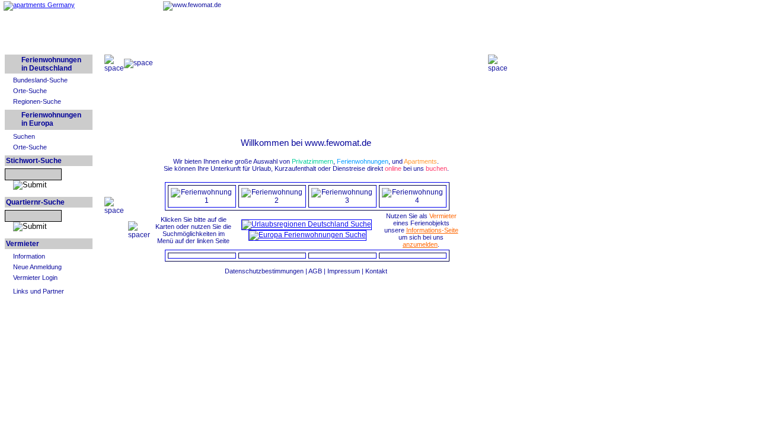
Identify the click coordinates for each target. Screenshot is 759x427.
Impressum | (346, 271)
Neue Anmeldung (37, 266)
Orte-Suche (30, 90)
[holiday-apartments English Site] (39, 4)
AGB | (317, 271)
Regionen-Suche (37, 101)
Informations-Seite (432, 230)
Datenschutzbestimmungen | (266, 271)
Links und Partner (38, 291)
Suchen (24, 136)
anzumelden (420, 244)
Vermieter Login (35, 277)
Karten (164, 226)
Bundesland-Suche (40, 80)
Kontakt (376, 271)
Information (29, 256)
